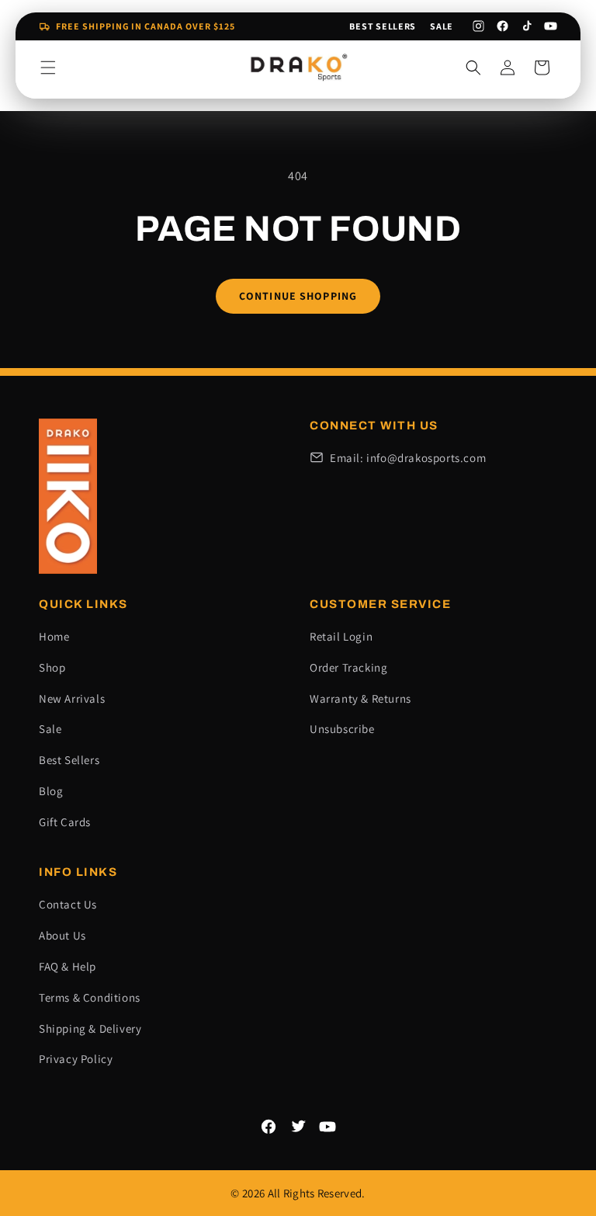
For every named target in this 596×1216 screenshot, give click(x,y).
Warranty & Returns (360, 698)
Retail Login (341, 636)
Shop (52, 667)
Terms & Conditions (89, 997)
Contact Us (68, 904)
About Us (62, 935)
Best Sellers (382, 26)
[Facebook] (502, 26)
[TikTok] (526, 26)
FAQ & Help (67, 966)
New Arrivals (72, 698)
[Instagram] (478, 26)
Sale (441, 26)
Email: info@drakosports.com (408, 457)
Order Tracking (348, 667)
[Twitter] (298, 1126)
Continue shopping (298, 296)
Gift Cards (65, 822)
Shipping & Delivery (90, 1028)
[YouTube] (550, 26)
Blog (51, 790)
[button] (48, 67)
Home (54, 636)
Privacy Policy (76, 1058)
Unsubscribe (342, 728)
